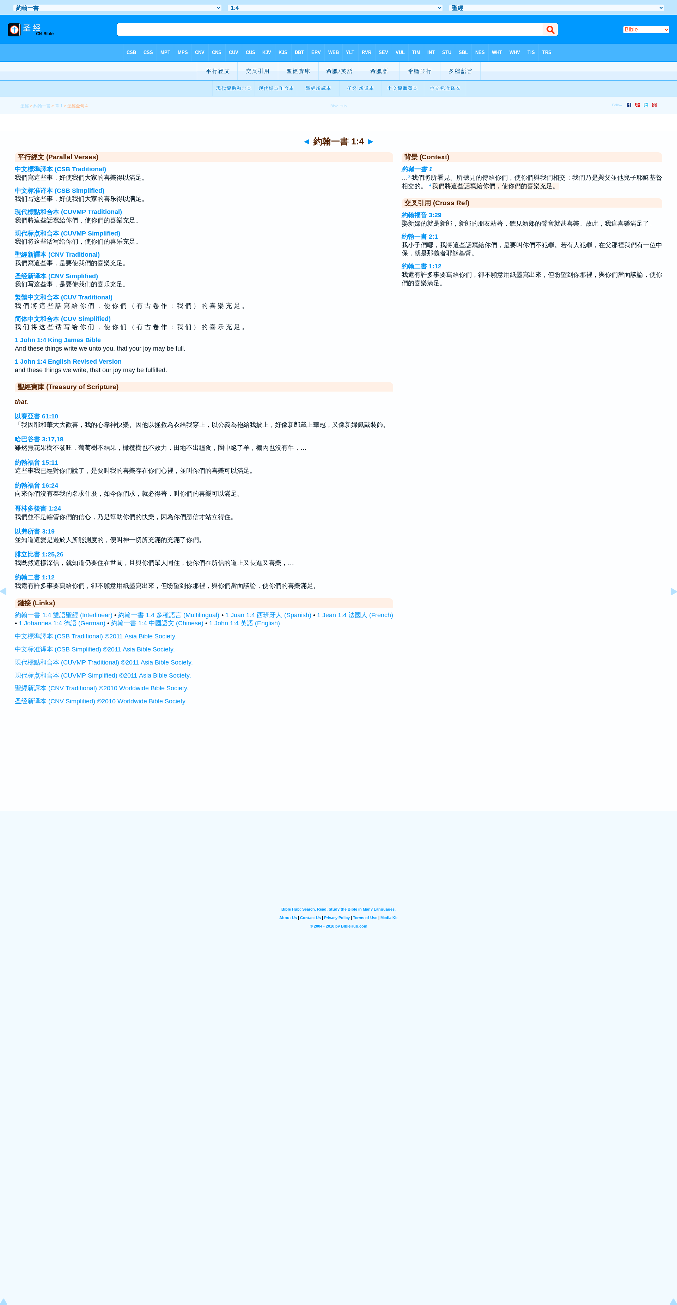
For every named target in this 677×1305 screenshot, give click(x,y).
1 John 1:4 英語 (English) (244, 623)
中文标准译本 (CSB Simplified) (59, 190)
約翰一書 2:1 (420, 236)
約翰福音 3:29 (421, 215)
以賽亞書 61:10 (36, 416)
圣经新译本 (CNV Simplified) (56, 276)
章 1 (59, 105)
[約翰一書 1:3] (9, 607)
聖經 (24, 105)
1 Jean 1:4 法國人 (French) (355, 615)
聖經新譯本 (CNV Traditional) (57, 254)
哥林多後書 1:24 (38, 508)
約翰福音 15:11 (36, 462)
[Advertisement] (338, 767)
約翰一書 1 (417, 169)
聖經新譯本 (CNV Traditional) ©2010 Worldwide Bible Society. (102, 688)
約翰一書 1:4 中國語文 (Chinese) (157, 623)
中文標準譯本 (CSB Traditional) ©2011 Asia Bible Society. (96, 636)
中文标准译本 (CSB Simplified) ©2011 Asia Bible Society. (95, 649)
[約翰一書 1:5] (668, 607)
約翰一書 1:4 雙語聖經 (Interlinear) (63, 615)
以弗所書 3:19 (35, 531)
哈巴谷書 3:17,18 (39, 439)
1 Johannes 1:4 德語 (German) (62, 623)
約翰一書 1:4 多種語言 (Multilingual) (168, 615)
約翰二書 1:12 (35, 577)
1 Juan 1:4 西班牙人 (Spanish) (268, 615)
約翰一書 (41, 105)
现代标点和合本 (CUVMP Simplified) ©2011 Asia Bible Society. (103, 675)
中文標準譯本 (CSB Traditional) (60, 169)
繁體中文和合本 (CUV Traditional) (63, 297)
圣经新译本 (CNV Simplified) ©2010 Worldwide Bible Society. (101, 701)
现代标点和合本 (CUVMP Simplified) (67, 233)
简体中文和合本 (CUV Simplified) (63, 318)
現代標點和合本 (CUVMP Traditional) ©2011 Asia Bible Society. (104, 662)
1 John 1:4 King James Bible (58, 340)
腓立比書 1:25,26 (39, 554)
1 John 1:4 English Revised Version (68, 361)
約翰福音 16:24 (36, 485)
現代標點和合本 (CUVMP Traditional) (68, 211)
